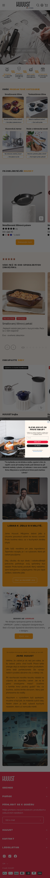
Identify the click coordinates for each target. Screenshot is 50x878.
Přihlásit (37, 441)
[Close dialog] (48, 422)
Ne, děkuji (37, 445)
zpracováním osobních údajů (37, 451)
